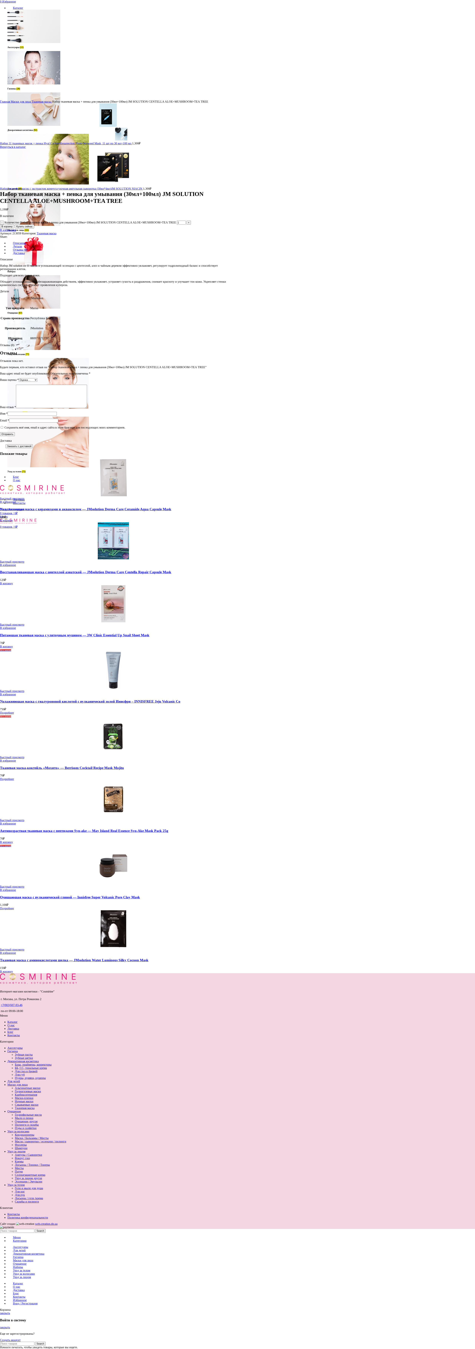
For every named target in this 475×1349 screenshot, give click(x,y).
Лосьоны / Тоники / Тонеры (32, 1164)
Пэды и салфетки (26, 1128)
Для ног (20, 1191)
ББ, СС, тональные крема (31, 1068)
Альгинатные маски (27, 1088)
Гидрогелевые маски (28, 1091)
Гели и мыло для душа (29, 1188)
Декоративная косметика (23, 1061)
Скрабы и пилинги (27, 1201)
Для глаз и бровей (26, 1071)
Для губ (20, 1074)
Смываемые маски (26, 1104)
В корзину (7, 226)
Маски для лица (21, 101)
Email (4, 420)
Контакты (13, 1035)
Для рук (20, 1194)
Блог (10, 1032)
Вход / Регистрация (25, 1303)
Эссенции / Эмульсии (28, 1181)
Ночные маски (24, 1101)
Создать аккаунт (10, 1340)
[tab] (117, 243)
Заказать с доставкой (19, 446)
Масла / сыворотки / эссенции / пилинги (40, 1141)
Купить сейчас (24, 226)
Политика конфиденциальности (27, 1217)
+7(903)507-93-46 (11, 1005)
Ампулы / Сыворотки (28, 1154)
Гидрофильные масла (28, 1114)
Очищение (14, 1111)
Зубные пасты (24, 1054)
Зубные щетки (24, 1057)
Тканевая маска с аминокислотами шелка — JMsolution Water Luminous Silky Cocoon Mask (74, 960)
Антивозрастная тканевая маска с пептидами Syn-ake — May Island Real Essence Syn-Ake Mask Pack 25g (84, 831)
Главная (5, 101)
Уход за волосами (18, 1131)
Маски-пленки (24, 1098)
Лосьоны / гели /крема (29, 1198)
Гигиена (12, 1051)
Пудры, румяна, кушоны (30, 1078)
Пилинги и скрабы (27, 1124)
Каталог (12, 1021)
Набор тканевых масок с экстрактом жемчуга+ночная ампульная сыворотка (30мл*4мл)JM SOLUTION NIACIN (71, 188)
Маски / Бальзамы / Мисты (32, 1138)
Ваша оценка (9, 379)
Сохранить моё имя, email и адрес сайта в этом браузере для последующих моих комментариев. (64, 427)
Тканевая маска (42, 101)
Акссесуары (15, 1047)
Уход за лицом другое (28, 1178)
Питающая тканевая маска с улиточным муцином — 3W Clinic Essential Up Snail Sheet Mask (74, 635)
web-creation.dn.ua (46, 1223)
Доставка (13, 1028)
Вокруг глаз (22, 1158)
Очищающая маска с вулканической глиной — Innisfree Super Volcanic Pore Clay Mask (70, 897)
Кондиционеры (24, 1134)
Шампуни (21, 1148)
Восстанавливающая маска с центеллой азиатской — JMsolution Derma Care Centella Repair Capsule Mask (85, 572)
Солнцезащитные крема (30, 1174)
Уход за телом (16, 1184)
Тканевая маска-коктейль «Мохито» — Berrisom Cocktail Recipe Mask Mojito (62, 768)
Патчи (19, 1171)
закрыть (5, 1313)
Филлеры (21, 1144)
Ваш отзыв (8, 407)
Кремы (19, 1161)
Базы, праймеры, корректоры (33, 1064)
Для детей (13, 1081)
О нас (11, 1025)
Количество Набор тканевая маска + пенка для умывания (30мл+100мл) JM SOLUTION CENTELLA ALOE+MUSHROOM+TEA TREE (90, 222)
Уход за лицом (16, 1151)
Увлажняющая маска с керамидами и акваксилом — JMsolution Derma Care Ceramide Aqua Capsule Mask (85, 509)
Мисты (19, 1168)
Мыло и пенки (24, 1118)
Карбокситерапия (26, 1094)
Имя (4, 413)
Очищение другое (26, 1121)
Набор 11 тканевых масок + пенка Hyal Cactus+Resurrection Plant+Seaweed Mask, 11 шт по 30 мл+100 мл (66, 143)
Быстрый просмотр (12, 498)
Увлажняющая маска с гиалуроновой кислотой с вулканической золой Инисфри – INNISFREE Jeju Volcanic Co (90, 701)
